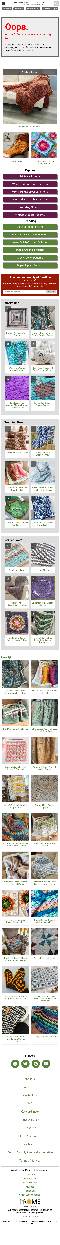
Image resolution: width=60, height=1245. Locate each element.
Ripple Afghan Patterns (30, 265)
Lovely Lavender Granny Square (42, 604)
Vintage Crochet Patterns (30, 214)
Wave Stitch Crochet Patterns (30, 242)
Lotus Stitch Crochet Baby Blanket (44, 845)
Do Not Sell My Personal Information (30, 1152)
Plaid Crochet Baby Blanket (15, 729)
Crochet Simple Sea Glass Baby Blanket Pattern (43, 640)
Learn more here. (30, 1216)
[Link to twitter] (25, 1064)
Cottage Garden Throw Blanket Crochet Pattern (43, 334)
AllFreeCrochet (30, 1178)
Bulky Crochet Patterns (30, 226)
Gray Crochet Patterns (30, 257)
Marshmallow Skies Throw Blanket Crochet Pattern (44, 883)
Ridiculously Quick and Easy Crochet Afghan (43, 369)
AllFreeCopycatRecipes (30, 1194)
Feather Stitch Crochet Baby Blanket (17, 489)
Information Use (36, 286)
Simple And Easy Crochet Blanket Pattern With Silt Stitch (17, 405)
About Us (30, 1079)
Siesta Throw (16, 161)
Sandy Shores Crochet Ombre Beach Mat (44, 921)
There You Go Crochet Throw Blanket (43, 524)
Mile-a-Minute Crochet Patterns (30, 191)
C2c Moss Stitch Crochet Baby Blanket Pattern (15, 883)
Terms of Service (30, 1160)
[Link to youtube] (46, 1064)
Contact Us (30, 1095)
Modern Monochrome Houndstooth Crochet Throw (16, 1039)
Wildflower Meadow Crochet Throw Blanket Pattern (15, 845)
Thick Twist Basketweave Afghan (17, 604)
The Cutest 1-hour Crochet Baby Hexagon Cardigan (15, 997)
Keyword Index (30, 1111)
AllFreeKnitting (30, 1182)
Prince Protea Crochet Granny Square (44, 162)
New (4, 657)
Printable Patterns (30, 176)
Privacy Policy (22, 286)
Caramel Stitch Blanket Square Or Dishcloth (15, 768)
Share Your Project (30, 1136)
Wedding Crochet (30, 207)
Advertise (30, 1087)
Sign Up (51, 292)
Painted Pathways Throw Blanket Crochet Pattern (15, 959)
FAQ (30, 1103)
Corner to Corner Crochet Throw (42, 454)
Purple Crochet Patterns (30, 249)
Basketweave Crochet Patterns (30, 234)
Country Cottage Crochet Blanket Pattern (44, 768)
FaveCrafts (30, 1174)
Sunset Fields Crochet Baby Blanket (44, 692)
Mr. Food (30, 1186)
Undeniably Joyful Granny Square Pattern (17, 639)
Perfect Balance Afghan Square (17, 334)
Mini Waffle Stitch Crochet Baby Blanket (15, 806)
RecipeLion (30, 1190)
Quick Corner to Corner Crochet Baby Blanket (42, 489)
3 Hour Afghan (42, 570)
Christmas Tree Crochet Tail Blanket (17, 524)
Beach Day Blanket (17, 570)
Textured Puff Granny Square (44, 806)
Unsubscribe (30, 1144)
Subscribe (30, 1128)
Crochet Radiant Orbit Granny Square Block (15, 921)
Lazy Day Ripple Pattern (17, 453)
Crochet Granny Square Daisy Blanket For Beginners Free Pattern (44, 998)
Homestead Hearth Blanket (30, 127)
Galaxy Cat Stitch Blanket (44, 1037)
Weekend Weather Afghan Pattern (17, 369)
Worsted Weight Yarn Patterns (30, 184)
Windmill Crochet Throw (44, 958)
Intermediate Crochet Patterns (30, 199)
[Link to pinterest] (36, 1064)
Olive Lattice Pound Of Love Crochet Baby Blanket (44, 730)
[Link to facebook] (15, 1064)
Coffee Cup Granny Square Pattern (42, 404)
